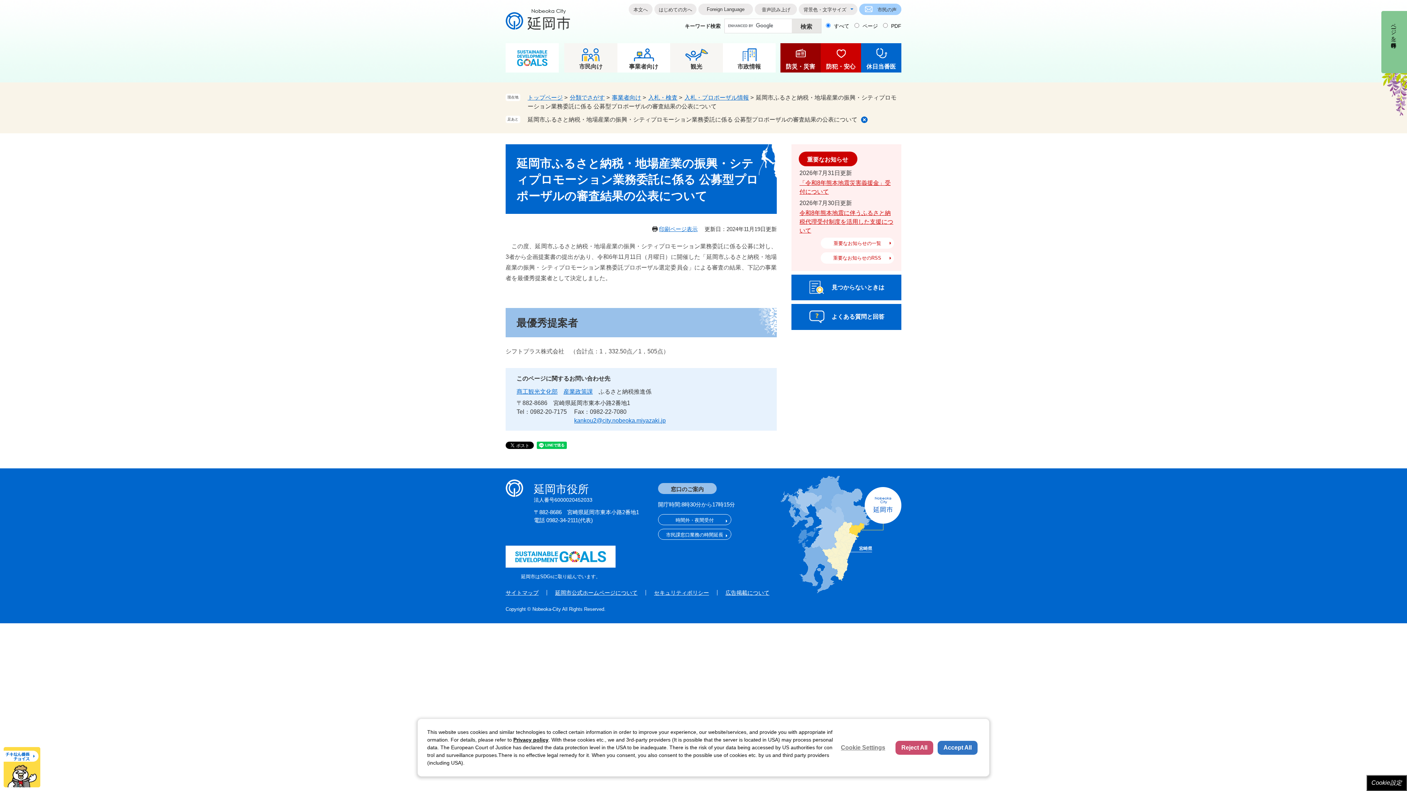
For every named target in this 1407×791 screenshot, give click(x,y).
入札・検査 (662, 97)
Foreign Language (726, 9)
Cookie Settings (863, 747)
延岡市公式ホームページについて (596, 593)
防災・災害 (800, 66)
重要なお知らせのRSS (857, 258)
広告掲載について (747, 593)
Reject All (914, 747)
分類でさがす (587, 97)
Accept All (957, 747)
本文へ (641, 9)
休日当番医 (881, 66)
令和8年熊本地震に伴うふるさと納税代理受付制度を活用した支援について (846, 222)
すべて (841, 26)
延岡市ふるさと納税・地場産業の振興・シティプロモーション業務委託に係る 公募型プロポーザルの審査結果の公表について (692, 119)
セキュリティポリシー (681, 593)
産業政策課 (578, 392)
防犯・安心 (841, 66)
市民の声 (887, 9)
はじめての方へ (675, 9)
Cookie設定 (1386, 783)
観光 (696, 66)
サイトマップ (522, 593)
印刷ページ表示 (678, 229)
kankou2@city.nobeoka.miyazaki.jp (620, 420)
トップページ (545, 97)
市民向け (591, 66)
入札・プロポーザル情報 (716, 97)
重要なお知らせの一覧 (857, 243)
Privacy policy (531, 740)
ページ (870, 26)
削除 (864, 119)
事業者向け (643, 66)
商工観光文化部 (537, 392)
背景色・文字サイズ (825, 9)
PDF (896, 26)
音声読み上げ (776, 9)
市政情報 (749, 66)
